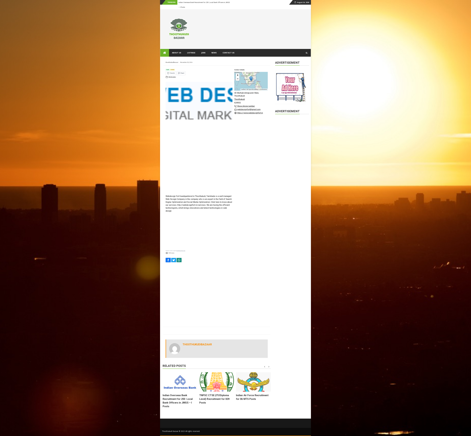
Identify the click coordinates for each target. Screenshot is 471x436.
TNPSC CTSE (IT (184, 2)
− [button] (237, 74)
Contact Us (229, 48)
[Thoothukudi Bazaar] (164, 48)
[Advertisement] (254, 24)
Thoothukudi (239, 94)
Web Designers (172, 72)
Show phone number (246, 101)
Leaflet (243, 84)
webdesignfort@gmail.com (249, 105)
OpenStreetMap (253, 84)
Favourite (172, 68)
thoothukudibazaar (172, 57)
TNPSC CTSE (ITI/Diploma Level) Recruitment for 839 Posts (214, 394)
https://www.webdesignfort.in (250, 108)
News (214, 48)
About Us (176, 48)
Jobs (203, 48)
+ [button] (237, 70)
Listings (191, 48)
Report (182, 68)
